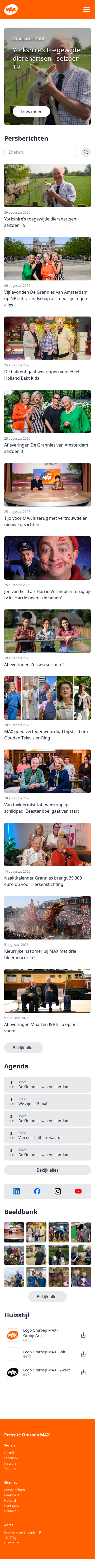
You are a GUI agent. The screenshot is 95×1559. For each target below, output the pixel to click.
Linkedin (10, 1453)
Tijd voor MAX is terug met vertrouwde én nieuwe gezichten (46, 521)
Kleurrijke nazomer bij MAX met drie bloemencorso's (40, 954)
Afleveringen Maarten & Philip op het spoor (41, 1027)
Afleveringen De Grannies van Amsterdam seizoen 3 (46, 448)
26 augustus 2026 (17, 212)
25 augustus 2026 (17, 365)
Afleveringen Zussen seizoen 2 (34, 665)
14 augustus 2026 (17, 871)
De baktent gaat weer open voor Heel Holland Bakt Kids (41, 375)
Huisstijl (10, 1501)
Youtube (10, 1469)
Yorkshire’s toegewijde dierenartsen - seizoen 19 (41, 222)
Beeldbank (12, 1495)
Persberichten (14, 1490)
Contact (10, 1511)
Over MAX (11, 1506)
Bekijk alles (24, 1048)
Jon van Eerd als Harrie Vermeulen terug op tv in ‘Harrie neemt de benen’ (47, 594)
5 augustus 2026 (16, 945)
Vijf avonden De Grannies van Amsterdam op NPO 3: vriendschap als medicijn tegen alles (46, 298)
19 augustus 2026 (17, 658)
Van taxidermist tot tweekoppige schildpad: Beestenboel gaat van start (41, 808)
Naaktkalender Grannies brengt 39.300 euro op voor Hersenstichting (43, 881)
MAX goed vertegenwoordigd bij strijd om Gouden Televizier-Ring (46, 735)
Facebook (11, 1458)
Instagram (12, 1463)
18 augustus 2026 (17, 725)
